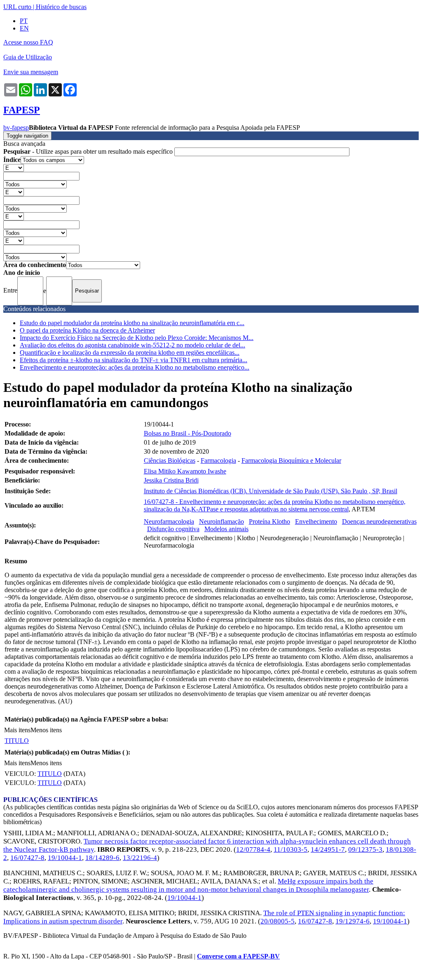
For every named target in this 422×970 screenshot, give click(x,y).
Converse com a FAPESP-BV (238, 956)
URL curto (17, 6)
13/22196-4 (140, 858)
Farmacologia (218, 460)
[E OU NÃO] (13, 167)
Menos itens (46, 729)
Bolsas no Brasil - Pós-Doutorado (187, 433)
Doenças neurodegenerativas (379, 521)
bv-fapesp (16, 127)
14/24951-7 (328, 849)
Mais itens (17, 729)
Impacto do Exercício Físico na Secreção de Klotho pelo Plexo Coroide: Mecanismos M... (136, 337)
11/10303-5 (290, 849)
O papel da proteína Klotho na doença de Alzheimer (87, 330)
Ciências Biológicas (169, 460)
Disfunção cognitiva (173, 528)
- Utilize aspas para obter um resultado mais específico (88, 151)
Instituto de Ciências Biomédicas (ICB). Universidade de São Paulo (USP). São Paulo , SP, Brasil (270, 490)
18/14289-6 (102, 858)
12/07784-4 (253, 849)
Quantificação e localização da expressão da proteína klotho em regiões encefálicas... (129, 352)
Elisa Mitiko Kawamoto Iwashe (185, 471)
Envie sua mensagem (30, 71)
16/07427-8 (27, 858)
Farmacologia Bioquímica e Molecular (291, 460)
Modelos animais (226, 528)
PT (24, 20)
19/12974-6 (352, 921)
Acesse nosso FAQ (28, 42)
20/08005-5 (277, 921)
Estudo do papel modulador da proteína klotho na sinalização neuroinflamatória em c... (132, 322)
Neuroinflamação (221, 521)
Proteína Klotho (269, 521)
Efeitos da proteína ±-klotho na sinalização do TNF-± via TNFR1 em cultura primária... (133, 359)
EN (24, 28)
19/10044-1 (65, 858)
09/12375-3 (365, 849)
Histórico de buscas (61, 6)
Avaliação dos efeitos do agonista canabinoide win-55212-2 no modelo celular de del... (132, 345)
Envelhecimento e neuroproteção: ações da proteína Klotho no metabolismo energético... (134, 367)
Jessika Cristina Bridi (171, 480)
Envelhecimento (316, 521)
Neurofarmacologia (169, 521)
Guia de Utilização (27, 57)
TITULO (17, 740)
